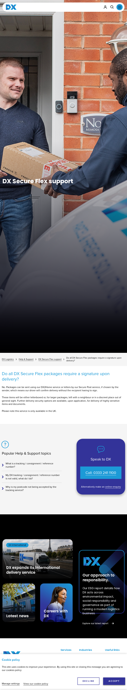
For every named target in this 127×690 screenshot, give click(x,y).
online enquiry (113, 486)
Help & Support (26, 359)
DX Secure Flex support (49, 359)
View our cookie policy (35, 683)
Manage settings (11, 683)
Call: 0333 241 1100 (100, 472)
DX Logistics (8, 359)
